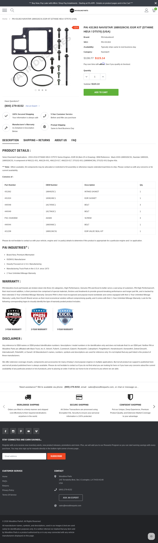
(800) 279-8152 (14, 105)
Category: (88, 52)
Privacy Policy (8, 490)
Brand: (87, 37)
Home (4, 19)
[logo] (79, 10)
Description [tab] (10, 140)
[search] (12, 10)
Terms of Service (9, 495)
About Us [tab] (61, 140)
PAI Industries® (107, 37)
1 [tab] (35, 90)
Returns (5, 486)
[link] (5, 431)
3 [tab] (42, 90)
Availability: (89, 47)
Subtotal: (87, 84)
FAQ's (4, 481)
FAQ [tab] (73, 140)
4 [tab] (46, 90)
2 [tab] (39, 90)
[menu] (4, 10)
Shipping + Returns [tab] (36, 140)
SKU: (86, 42)
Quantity (87, 70)
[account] (146, 10)
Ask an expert (71, 497)
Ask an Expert (32, 106)
